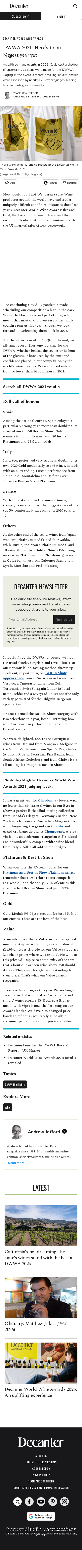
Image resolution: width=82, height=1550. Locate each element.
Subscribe (19, 16)
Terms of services (47, 629)
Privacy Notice (36, 632)
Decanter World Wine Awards (23, 38)
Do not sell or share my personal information (41, 1487)
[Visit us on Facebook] (29, 1501)
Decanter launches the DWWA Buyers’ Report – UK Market (38, 1048)
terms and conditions (41, 1481)
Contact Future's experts (41, 1462)
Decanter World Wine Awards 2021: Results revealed (42, 1060)
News (55, 96)
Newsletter (72, 182)
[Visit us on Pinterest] (52, 1501)
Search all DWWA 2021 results (31, 387)
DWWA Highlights (15, 1084)
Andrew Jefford (27, 93)
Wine (7, 1107)
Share (12, 182)
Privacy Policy (41, 1475)
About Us (41, 1456)
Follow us (53, 182)
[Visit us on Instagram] (64, 1501)
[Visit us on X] (17, 1501)
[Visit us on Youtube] (41, 1501)
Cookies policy (41, 1468)
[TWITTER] (65, 1131)
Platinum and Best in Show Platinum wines (38, 872)
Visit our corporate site (58, 1530)
